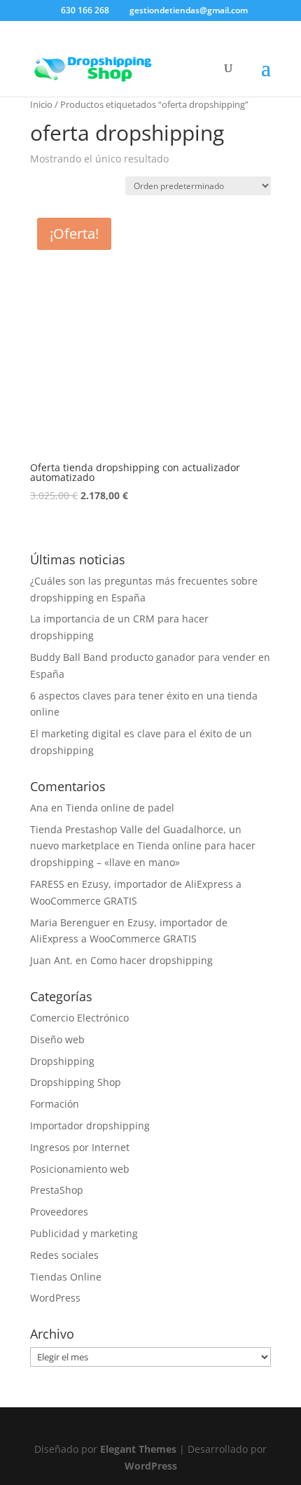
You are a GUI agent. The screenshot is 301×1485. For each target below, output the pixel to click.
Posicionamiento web (80, 1169)
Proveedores (59, 1211)
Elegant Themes (138, 1449)
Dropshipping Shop (75, 1082)
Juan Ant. (51, 960)
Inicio (41, 104)
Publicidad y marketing (84, 1233)
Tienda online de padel (120, 807)
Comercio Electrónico (79, 1017)
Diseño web (57, 1039)
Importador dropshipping (90, 1125)
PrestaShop (56, 1190)
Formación (54, 1103)
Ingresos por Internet (80, 1147)
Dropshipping (62, 1061)
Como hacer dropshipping (151, 960)
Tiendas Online (66, 1276)
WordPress (55, 1297)
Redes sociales (64, 1255)
